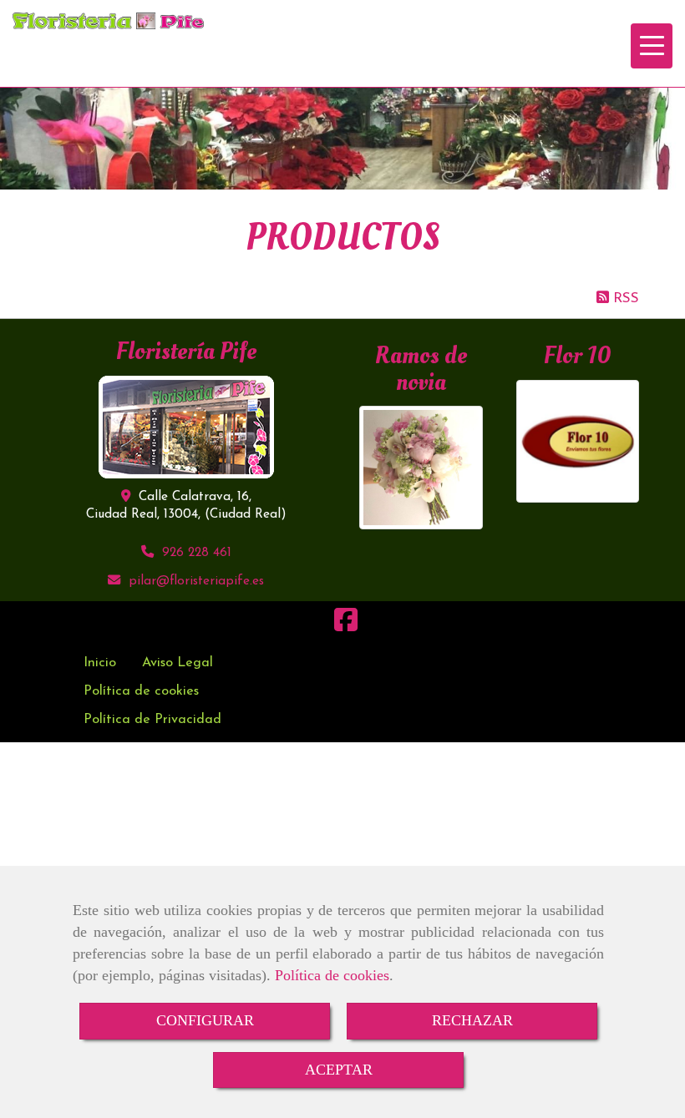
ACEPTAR (339, 1069)
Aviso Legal (177, 663)
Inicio (100, 663)
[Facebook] (346, 626)
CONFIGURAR (205, 1020)
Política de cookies (332, 975)
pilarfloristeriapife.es (196, 581)
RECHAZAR (472, 1020)
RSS (624, 298)
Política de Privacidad (152, 719)
